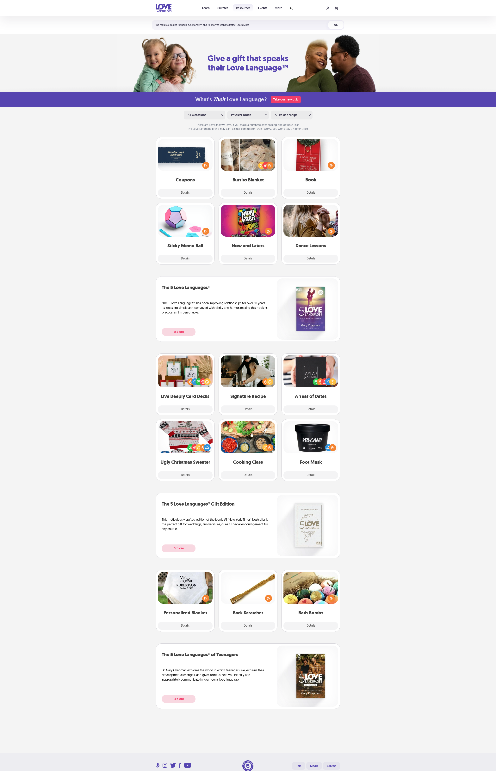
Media (314, 766)
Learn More (243, 25)
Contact (331, 766)
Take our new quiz (285, 99)
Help (298, 766)
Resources (243, 8)
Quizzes (222, 8)
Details (185, 192)
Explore (178, 332)
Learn (206, 8)
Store (278, 8)
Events (262, 8)
